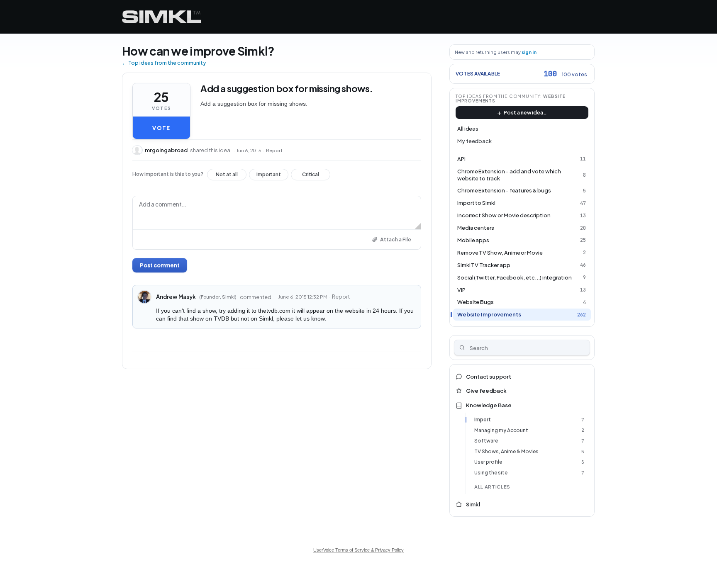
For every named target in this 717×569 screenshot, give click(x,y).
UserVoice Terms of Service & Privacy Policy (358, 549)
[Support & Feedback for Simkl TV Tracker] (161, 16)
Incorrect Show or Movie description (504, 215)
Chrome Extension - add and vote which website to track (509, 175)
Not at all (226, 175)
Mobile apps (473, 240)
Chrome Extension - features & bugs (504, 190)
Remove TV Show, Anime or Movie (500, 252)
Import (482, 419)
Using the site (490, 472)
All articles (492, 487)
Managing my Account (501, 430)
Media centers (475, 227)
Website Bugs (475, 302)
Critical (310, 175)
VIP (461, 290)
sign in (529, 52)
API (461, 159)
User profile (488, 462)
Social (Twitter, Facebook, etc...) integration (514, 277)
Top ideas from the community (498, 96)
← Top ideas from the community (164, 62)
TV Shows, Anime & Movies (506, 451)
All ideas (467, 128)
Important (268, 175)
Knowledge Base (489, 405)
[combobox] (522, 347)
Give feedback (486, 390)
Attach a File (395, 239)
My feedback (474, 141)
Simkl (473, 504)
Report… (275, 150)
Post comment (160, 265)
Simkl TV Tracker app (483, 265)
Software (486, 441)
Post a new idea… (525, 112)
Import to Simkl (476, 202)
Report (341, 296)
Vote (161, 127)
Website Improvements (489, 314)
